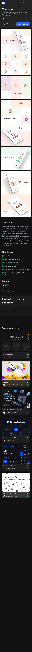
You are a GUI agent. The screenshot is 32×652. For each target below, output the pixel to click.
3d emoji (5, 382)
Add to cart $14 (23, 24)
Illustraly (8, 412)
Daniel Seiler (9, 356)
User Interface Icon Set (9, 466)
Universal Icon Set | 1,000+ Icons (12, 438)
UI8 (6, 19)
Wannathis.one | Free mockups (12, 384)
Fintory (8, 440)
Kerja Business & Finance (10, 493)
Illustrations (23, 384)
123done (8, 468)
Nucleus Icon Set (8, 354)
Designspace (9, 496)
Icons (15, 356)
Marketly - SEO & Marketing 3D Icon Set (13, 410)
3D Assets (14, 412)
